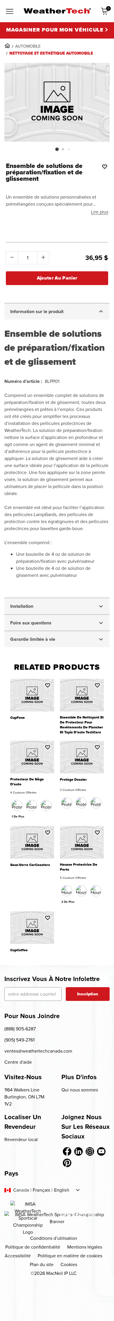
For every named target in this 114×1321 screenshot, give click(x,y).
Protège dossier (73, 779)
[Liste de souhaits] (104, 166)
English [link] (61, 1190)
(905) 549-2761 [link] (19, 1040)
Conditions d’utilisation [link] (53, 1238)
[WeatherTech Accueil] (57, 11)
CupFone (17, 717)
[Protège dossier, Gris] (96, 803)
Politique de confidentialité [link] (32, 1247)
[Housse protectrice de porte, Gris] (96, 891)
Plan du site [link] (41, 1264)
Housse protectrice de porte (78, 867)
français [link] (41, 1190)
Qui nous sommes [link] (79, 1089)
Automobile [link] (28, 46)
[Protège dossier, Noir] (66, 803)
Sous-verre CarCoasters (30, 864)
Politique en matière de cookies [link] (70, 1255)
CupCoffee (19, 950)
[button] (57, 149)
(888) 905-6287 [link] (20, 1028)
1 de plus (18, 816)
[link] (7, 45)
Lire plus (99, 212)
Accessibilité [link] (18, 1255)
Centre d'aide (18, 1062)
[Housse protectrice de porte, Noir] (66, 891)
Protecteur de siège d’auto (27, 782)
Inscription (87, 994)
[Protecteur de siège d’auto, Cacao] (31, 805)
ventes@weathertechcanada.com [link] (38, 1051)
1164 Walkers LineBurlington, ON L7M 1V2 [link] (24, 1096)
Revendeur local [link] (21, 1139)
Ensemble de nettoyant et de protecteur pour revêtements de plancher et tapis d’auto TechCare (82, 725)
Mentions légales (84, 1247)
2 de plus (68, 902)
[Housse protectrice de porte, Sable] (81, 891)
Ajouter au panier (57, 278)
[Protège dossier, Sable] (81, 803)
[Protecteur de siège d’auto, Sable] (46, 805)
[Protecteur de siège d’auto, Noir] (17, 805)
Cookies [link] (69, 1264)
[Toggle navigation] (9, 11)
